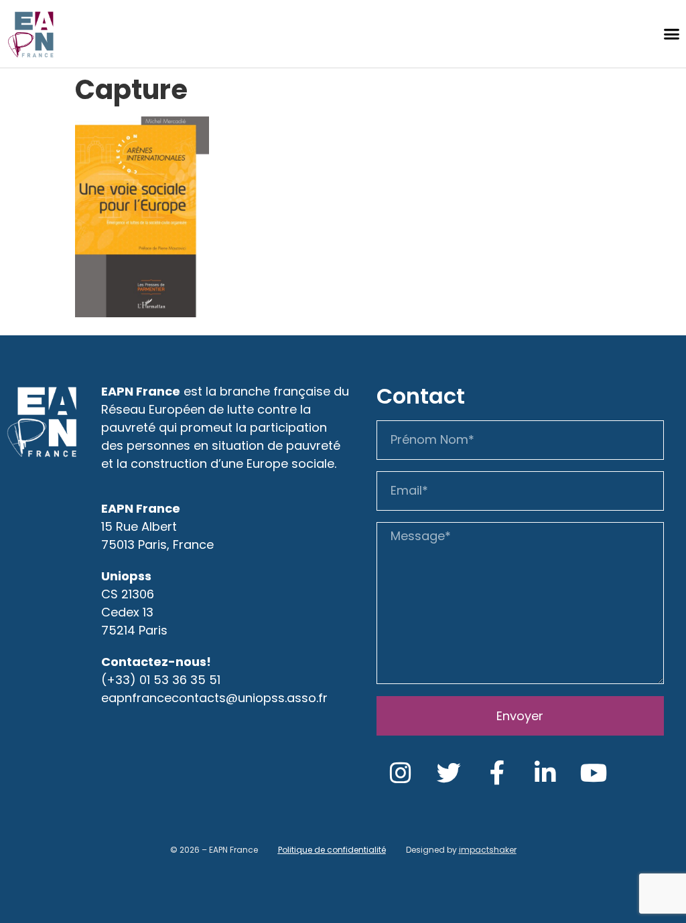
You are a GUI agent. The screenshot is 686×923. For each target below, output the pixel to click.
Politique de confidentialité (332, 849)
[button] (671, 34)
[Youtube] (593, 773)
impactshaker (488, 849)
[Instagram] (400, 773)
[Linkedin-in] (545, 773)
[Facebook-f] (497, 773)
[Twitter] (449, 773)
